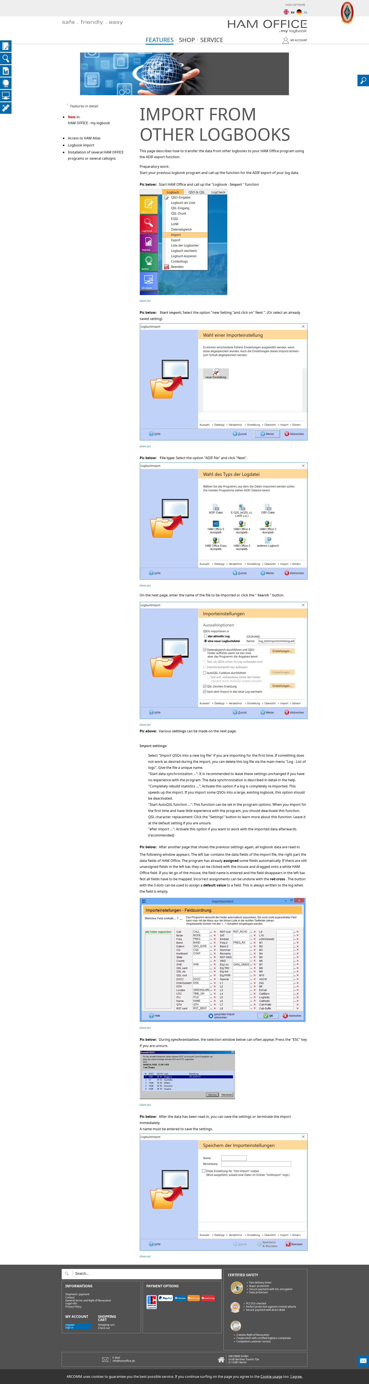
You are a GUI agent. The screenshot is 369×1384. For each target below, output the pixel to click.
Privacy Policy (73, 1306)
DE (305, 12)
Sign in (69, 1327)
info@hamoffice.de (124, 1361)
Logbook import (81, 145)
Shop (187, 40)
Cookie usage (271, 1376)
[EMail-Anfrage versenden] (363, 1365)
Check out (104, 1328)
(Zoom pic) (145, 300)
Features (160, 40)
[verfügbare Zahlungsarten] (182, 1301)
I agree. (296, 1376)
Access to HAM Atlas (84, 138)
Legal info (71, 1303)
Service (211, 40)
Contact (70, 1297)
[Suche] (363, 85)
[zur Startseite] (99, 27)
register (70, 1324)
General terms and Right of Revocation (88, 1300)
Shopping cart (106, 1324)
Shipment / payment (77, 1294)
